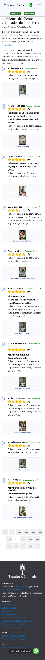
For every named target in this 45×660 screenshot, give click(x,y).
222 (9, 546)
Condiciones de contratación (13, 618)
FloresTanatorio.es (21, 586)
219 (23, 539)
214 (26, 532)
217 (9, 539)
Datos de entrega (9, 608)
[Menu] (39, 4)
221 (37, 539)
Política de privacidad (10, 614)
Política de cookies (9, 611)
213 (19, 532)
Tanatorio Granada (15, 5)
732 (30, 546)
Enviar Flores (15, 13)
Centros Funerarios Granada (13, 639)
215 (33, 532)
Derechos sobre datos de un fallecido (17, 621)
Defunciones (29, 13)
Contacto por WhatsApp (12, 627)
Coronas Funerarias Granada (13, 636)
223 (16, 546)
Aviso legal (6, 605)
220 (30, 539)
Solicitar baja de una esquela (13, 624)
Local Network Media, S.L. (12, 590)
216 (40, 532)
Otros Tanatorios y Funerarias (14, 648)
